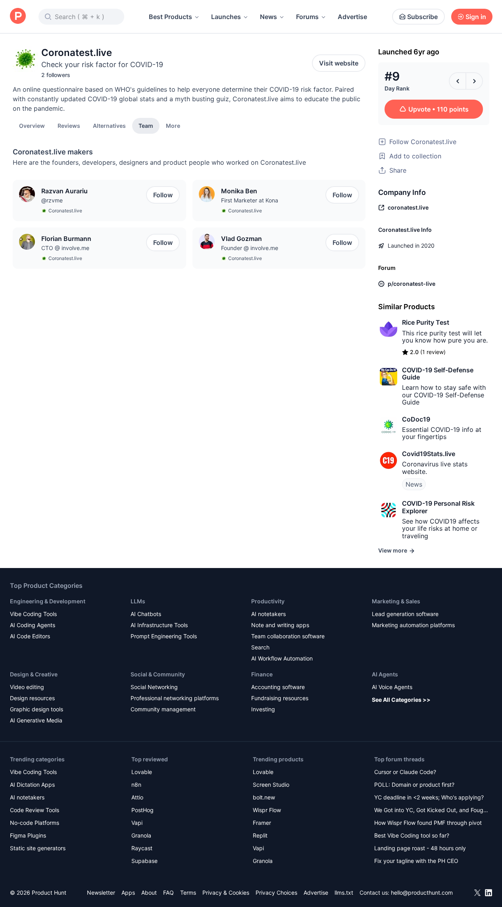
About (149, 892)
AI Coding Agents (32, 625)
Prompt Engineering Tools (164, 636)
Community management (163, 709)
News (268, 17)
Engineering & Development (47, 601)
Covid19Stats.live (428, 454)
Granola (141, 835)
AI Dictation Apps (32, 784)
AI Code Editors (30, 636)
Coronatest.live (65, 211)
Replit (260, 835)
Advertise (352, 17)
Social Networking (154, 687)
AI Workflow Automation (282, 658)
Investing (263, 709)
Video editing (27, 687)
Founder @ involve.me (249, 248)
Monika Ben (239, 191)
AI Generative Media (36, 720)
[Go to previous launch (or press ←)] (457, 81)
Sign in (475, 17)
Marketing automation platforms (413, 625)
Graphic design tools (36, 709)
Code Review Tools (34, 810)
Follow (163, 195)
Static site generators (37, 848)
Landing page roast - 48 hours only (420, 848)
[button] (173, 125)
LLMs (138, 601)
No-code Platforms (34, 822)
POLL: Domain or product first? (414, 784)
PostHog (142, 810)
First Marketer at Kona (249, 200)
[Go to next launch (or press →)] (474, 81)
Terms (188, 892)
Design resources (32, 698)
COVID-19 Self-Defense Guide (437, 373)
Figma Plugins (28, 835)
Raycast (141, 848)
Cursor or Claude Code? (405, 771)
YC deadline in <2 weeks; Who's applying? (429, 797)
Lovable (141, 771)
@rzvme (52, 200)
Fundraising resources (279, 698)
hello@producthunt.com (422, 892)
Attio (137, 797)
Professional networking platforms (175, 698)
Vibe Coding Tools (33, 613)
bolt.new (264, 797)
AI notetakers (268, 613)
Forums (307, 17)
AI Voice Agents (392, 687)
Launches (226, 17)
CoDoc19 (416, 419)
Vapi (136, 822)
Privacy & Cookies (225, 892)
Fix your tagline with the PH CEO (416, 860)
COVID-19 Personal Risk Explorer (438, 506)
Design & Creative (34, 674)
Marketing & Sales (396, 601)
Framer (262, 822)
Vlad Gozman (241, 239)
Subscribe (422, 17)
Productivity (268, 601)
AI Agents (385, 674)
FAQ (168, 892)
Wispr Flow (267, 810)
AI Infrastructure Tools (159, 625)
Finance (262, 674)
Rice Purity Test (425, 322)
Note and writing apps (280, 625)
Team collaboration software (288, 636)
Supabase (144, 860)
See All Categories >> (401, 699)
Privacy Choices (276, 892)
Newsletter (101, 892)
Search (260, 647)
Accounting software (278, 687)
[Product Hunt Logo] (18, 16)
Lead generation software (405, 613)
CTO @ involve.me (65, 248)
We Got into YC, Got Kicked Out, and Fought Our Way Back (431, 811)
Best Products (170, 17)
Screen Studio (271, 784)
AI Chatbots (146, 613)
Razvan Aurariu (64, 191)
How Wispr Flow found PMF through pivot (428, 822)
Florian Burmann (66, 239)
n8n (136, 784)
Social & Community (158, 674)
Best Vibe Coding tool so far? (411, 835)
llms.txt (344, 892)
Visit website (338, 63)
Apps (128, 892)
